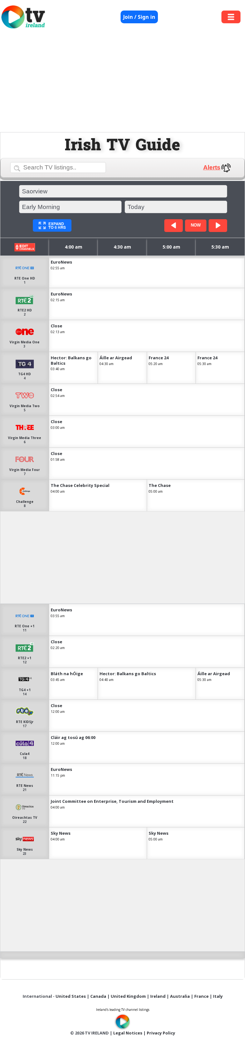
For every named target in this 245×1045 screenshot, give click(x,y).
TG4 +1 (25, 690)
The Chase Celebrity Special (80, 485)
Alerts (211, 167)
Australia (180, 996)
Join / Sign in (139, 16)
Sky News (25, 849)
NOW (196, 225)
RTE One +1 (24, 626)
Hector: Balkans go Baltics (71, 360)
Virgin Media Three (24, 438)
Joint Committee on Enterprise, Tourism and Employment (112, 801)
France (201, 996)
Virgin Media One (25, 342)
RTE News (24, 785)
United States (71, 996)
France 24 (158, 358)
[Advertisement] (122, 82)
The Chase (160, 485)
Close (56, 326)
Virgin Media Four (24, 469)
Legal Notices (127, 1033)
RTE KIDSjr (24, 722)
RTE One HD (24, 278)
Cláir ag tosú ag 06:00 (73, 737)
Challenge (24, 501)
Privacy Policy (161, 1033)
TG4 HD (24, 374)
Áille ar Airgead (116, 358)
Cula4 (24, 753)
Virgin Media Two (25, 406)
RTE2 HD (25, 310)
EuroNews (61, 262)
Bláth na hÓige (67, 673)
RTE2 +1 (24, 658)
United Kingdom (128, 996)
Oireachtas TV (24, 817)
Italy (218, 996)
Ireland (158, 996)
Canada (98, 996)
